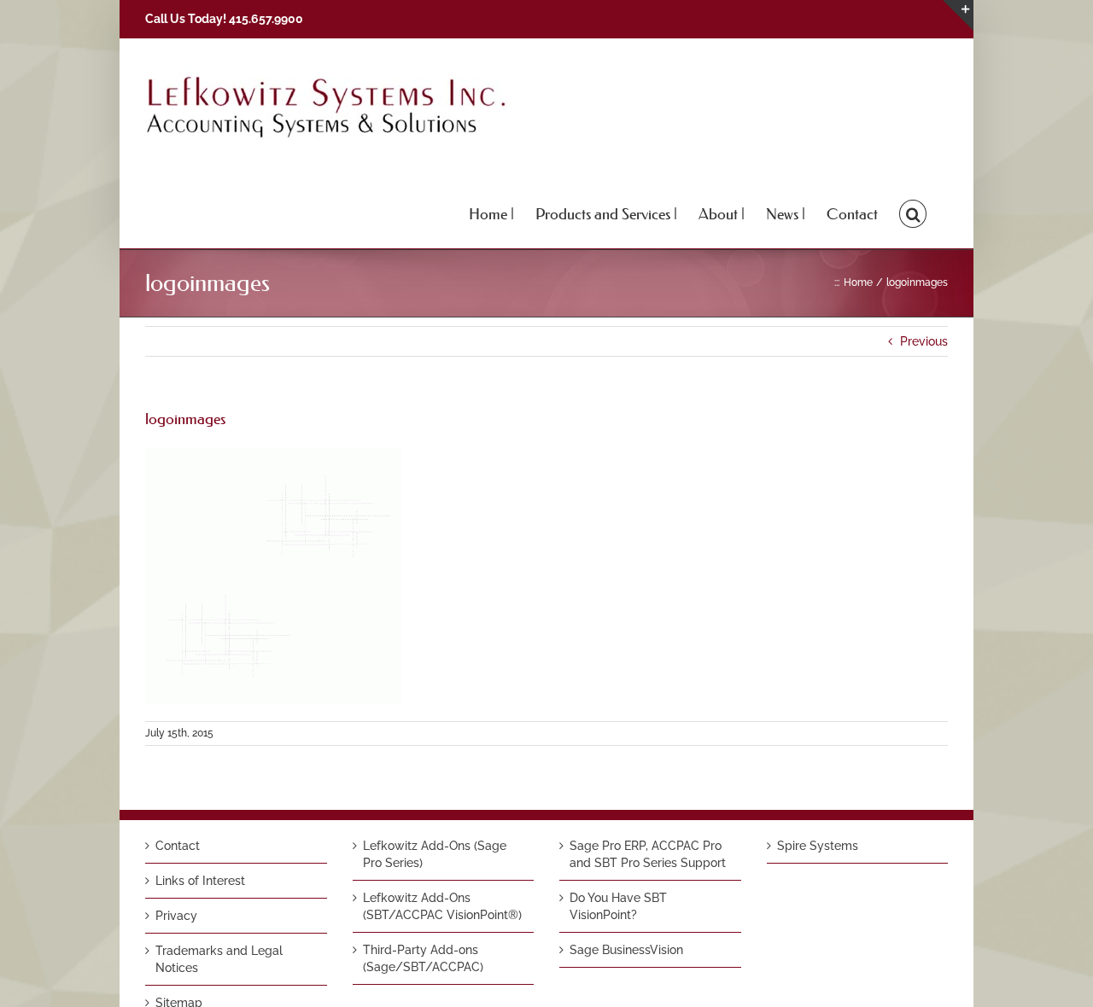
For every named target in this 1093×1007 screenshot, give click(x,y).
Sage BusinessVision (626, 950)
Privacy (176, 916)
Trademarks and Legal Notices (219, 959)
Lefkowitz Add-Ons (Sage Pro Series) (434, 854)
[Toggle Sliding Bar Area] (958, 15)
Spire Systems (817, 846)
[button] (912, 212)
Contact (177, 846)
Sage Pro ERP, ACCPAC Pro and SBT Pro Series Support (648, 854)
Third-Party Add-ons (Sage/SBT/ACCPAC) (423, 958)
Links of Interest (200, 881)
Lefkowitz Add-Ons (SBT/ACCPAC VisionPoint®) (442, 906)
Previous (924, 341)
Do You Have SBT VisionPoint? (618, 906)
